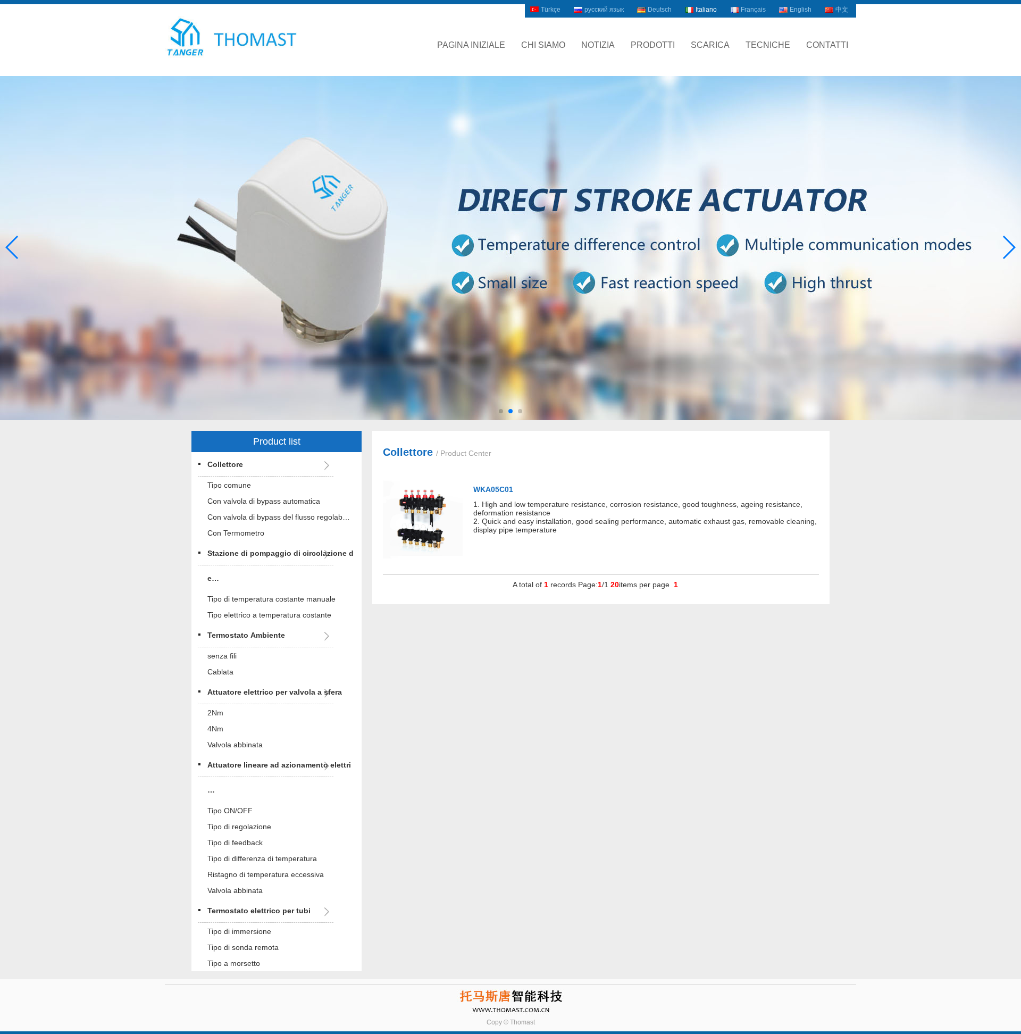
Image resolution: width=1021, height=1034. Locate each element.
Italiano (706, 9)
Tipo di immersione (239, 931)
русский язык (604, 9)
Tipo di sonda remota (243, 947)
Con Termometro (235, 533)
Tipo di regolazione (239, 826)
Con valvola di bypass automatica (263, 501)
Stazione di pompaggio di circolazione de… (280, 565)
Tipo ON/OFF (230, 810)
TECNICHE (768, 44)
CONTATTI (827, 44)
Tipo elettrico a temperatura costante (269, 615)
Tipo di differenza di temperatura (262, 858)
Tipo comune (229, 485)
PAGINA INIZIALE (471, 44)
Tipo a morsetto (233, 963)
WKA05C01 (493, 489)
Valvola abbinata (235, 744)
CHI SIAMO (543, 44)
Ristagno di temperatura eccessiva (265, 874)
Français (753, 9)
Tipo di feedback (235, 842)
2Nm (215, 712)
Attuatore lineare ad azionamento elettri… (279, 777)
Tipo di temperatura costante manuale (271, 599)
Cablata (220, 672)
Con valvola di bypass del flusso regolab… (278, 517)
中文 (841, 9)
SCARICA (710, 44)
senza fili (222, 656)
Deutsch (660, 9)
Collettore (225, 464)
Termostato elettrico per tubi (259, 910)
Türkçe (550, 9)
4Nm (215, 728)
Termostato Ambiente (246, 635)
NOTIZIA (598, 44)
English (800, 9)
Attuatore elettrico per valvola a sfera (274, 692)
